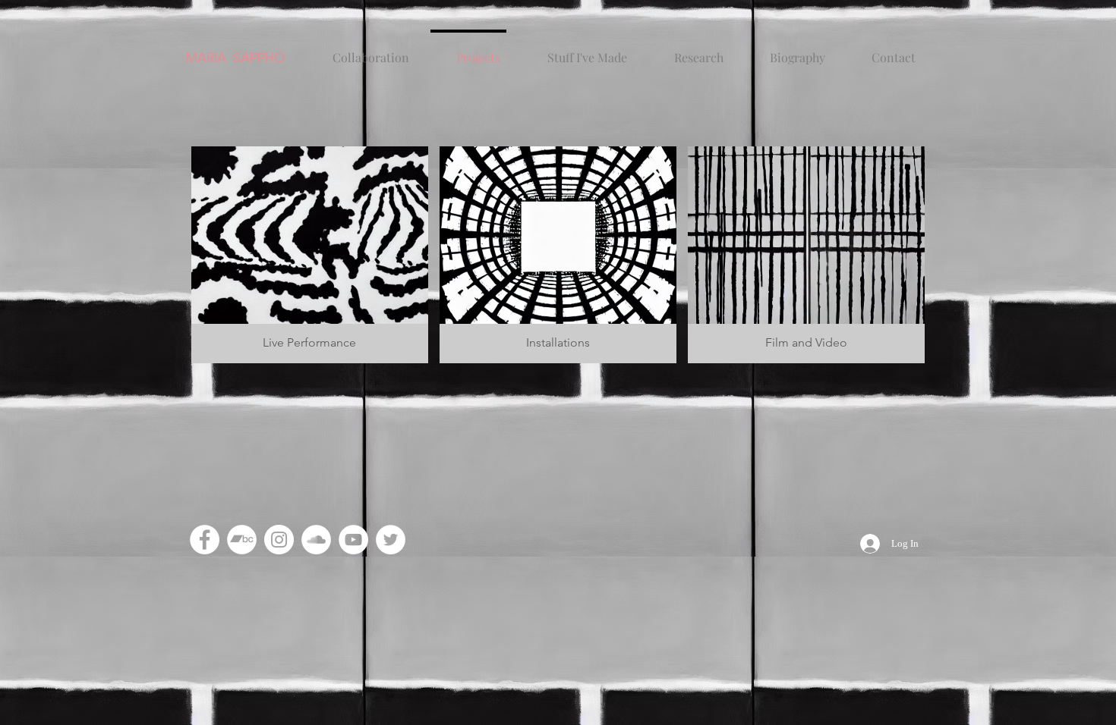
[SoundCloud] (316, 539)
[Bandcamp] (242, 539)
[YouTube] (353, 539)
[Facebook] (204, 539)
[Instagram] (279, 539)
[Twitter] (390, 539)
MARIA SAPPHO (235, 57)
